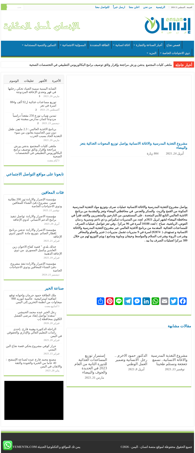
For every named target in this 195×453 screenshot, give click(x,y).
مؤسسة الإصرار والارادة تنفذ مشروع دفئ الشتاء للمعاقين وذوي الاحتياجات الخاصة (35, 267)
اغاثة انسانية (122, 45)
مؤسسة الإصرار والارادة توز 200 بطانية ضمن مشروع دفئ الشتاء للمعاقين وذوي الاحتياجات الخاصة (35, 203)
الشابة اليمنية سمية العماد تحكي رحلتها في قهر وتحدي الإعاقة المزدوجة (32, 90)
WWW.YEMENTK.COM (20, 446)
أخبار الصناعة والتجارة (149, 45)
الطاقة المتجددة (99, 45)
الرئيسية (160, 7)
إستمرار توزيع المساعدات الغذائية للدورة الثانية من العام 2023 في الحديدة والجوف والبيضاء (90, 363)
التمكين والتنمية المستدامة (40, 45)
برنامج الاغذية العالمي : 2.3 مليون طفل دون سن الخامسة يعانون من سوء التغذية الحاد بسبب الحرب (35, 132)
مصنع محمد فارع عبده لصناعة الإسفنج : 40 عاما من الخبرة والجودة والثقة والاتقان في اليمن (34, 363)
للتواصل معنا (102, 7)
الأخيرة (56, 80)
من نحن (147, 7)
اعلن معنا (134, 7)
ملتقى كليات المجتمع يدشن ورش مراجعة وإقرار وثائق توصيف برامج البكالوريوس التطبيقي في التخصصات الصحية (100, 64)
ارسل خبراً (119, 7)
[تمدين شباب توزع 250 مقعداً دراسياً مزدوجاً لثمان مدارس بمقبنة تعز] (60, 116)
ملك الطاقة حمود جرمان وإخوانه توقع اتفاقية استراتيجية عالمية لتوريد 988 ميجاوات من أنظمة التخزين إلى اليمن (35, 299)
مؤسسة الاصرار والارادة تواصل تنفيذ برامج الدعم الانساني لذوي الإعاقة (33, 218)
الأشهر (43, 80)
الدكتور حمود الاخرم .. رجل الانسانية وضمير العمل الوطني (130, 359)
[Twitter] (30, 7)
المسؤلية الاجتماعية (74, 45)
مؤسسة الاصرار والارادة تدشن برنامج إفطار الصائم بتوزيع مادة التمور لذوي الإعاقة (35, 233)
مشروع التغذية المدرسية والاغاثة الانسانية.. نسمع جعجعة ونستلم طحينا (169, 359)
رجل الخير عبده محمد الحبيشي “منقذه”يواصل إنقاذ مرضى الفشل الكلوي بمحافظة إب (38, 315)
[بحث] (4, 7)
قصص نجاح (173, 45)
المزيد (152, 53)
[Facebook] (33, 7)
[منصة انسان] (167, 24)
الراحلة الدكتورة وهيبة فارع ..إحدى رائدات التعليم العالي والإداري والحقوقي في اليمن (34, 332)
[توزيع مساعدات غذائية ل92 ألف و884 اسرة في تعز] (60, 102)
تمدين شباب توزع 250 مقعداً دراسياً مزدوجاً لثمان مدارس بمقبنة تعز (34, 117)
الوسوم (14, 80)
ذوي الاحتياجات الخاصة (176, 53)
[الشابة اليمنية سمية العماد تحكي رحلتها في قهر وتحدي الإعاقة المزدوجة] (60, 89)
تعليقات (29, 80)
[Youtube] (26, 7)
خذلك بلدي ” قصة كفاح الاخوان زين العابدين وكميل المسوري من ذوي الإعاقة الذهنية (37, 250)
